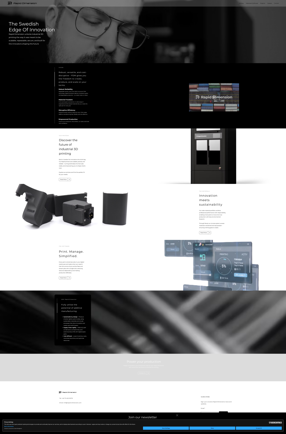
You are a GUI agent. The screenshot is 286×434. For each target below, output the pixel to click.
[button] (177, 415)
